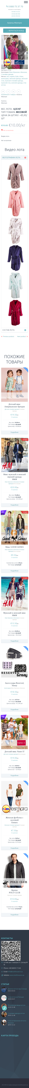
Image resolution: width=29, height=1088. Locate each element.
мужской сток (6, 83)
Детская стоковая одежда (12, 409)
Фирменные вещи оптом (16, 1005)
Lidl (7, 76)
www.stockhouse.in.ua (17, 975)
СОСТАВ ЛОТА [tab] (8, 330)
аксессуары (5, 78)
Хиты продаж (17, 483)
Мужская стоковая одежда (14, 895)
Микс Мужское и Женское (18, 72)
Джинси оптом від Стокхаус (17, 989)
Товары (12, 94)
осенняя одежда (17, 83)
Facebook (8, 91)
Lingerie (12, 76)
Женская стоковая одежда (11, 825)
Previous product (8, 336)
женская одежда (15, 78)
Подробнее (14, 432)
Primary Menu (26, 2)
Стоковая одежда (7, 74)
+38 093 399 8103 (15, 16)
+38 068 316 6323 (15, 11)
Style (16, 76)
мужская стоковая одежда (14, 81)
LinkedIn (13, 91)
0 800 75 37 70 (15, 6)
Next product (21, 336)
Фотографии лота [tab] (11, 157)
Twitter (3, 91)
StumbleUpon (19, 91)
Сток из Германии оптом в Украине (17, 1022)
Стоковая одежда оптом (16, 1013)
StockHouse (5, 94)
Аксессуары (7, 688)
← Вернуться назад (15, 31)
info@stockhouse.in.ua (15, 971)
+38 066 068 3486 (15, 14)
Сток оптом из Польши (16, 997)
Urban (21, 76)
